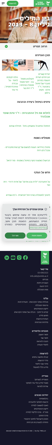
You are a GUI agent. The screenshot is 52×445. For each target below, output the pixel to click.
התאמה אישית (37, 235)
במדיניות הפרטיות (38, 227)
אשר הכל (15, 235)
